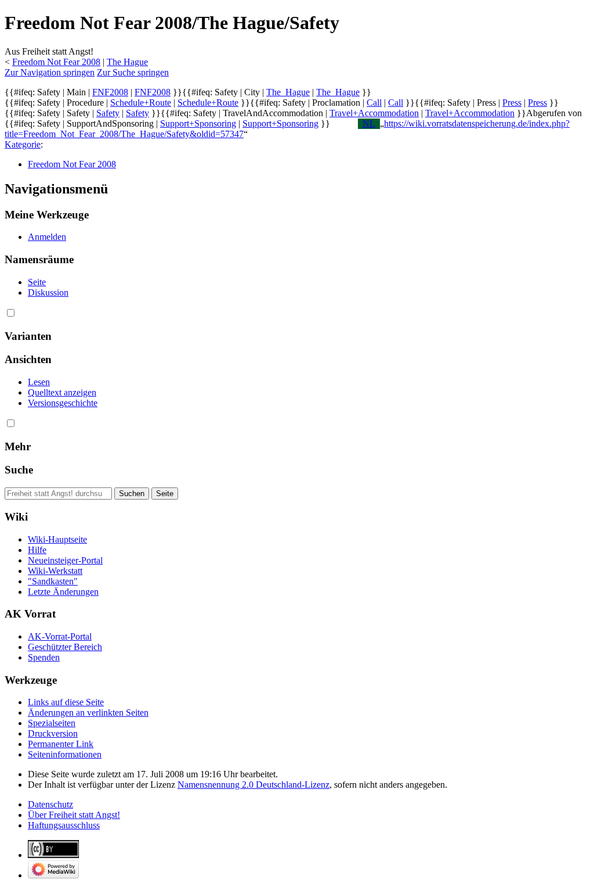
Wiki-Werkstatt (55, 571)
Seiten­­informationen (65, 754)
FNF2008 (110, 92)
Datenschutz (50, 804)
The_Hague (288, 92)
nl (369, 123)
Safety (107, 113)
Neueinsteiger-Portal (65, 560)
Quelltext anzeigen (62, 392)
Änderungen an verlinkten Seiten (88, 712)
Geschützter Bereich (65, 647)
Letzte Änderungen (63, 592)
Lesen (39, 382)
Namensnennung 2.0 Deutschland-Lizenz (253, 784)
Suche (19, 470)
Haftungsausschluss (64, 825)
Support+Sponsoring (198, 123)
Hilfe (37, 550)
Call (374, 102)
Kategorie (23, 144)
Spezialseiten (51, 723)
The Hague (127, 62)
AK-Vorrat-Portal (60, 636)
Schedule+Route (140, 102)
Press (511, 102)
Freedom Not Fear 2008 (56, 62)
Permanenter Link (60, 744)
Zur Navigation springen (50, 72)
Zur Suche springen (133, 72)
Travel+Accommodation (374, 113)
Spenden (44, 657)
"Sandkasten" (53, 581)
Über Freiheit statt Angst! (74, 815)
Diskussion (48, 292)
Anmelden (47, 237)
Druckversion (53, 733)
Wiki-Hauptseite (57, 539)
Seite (37, 282)
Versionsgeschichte (62, 403)
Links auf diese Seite (66, 702)
